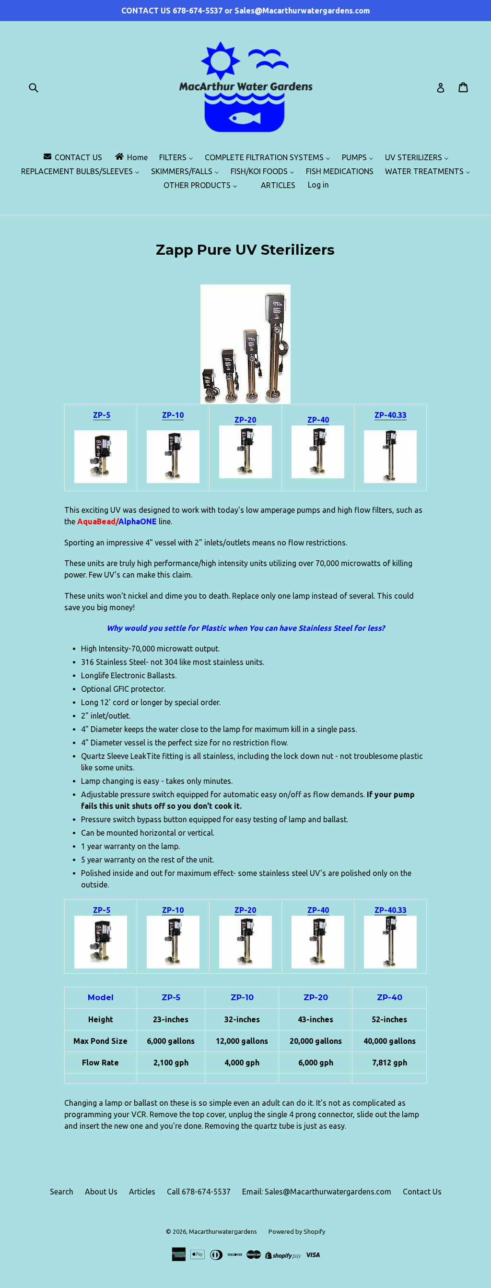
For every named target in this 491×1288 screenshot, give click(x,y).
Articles (142, 1191)
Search (61, 1191)
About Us (101, 1191)
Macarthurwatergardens (223, 1231)
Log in (318, 184)
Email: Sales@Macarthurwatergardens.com (316, 1191)
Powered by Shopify (297, 1231)
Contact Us (422, 1191)
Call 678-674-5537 (199, 1191)
